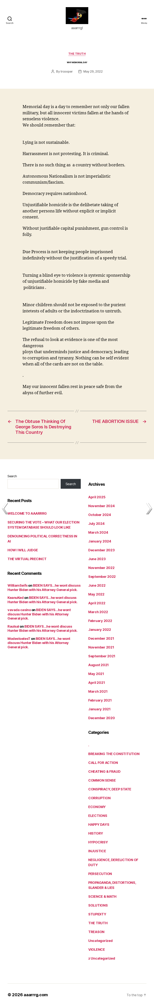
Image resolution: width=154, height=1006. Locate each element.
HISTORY (95, 833)
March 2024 (98, 532)
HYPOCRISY (98, 842)
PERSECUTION (100, 874)
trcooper (66, 71)
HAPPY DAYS (98, 824)
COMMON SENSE (102, 780)
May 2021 (96, 674)
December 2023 (101, 550)
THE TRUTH (77, 53)
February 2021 (100, 700)
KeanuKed (15, 598)
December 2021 (101, 638)
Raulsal (13, 626)
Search (12, 476)
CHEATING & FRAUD (104, 771)
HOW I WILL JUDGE (23, 550)
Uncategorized (100, 941)
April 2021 (96, 683)
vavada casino (19, 610)
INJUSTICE (97, 851)
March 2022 (98, 612)
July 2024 (96, 524)
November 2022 (101, 568)
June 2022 (97, 585)
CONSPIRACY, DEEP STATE (109, 789)
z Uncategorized (101, 958)
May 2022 (96, 594)
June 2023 (97, 559)
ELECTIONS (97, 816)
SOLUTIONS (98, 905)
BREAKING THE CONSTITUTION (113, 754)
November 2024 (101, 506)
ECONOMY (97, 807)
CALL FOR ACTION (103, 763)
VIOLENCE (96, 949)
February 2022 (100, 621)
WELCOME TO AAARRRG (27, 513)
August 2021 (98, 665)
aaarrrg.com (36, 994)
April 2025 (96, 497)
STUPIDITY (97, 914)
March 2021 (97, 691)
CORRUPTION (99, 798)
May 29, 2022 (93, 71)
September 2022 (102, 577)
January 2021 (99, 709)
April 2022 (96, 603)
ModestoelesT (19, 639)
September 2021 (101, 656)
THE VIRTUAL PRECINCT (27, 559)
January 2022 (99, 630)
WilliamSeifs (18, 585)
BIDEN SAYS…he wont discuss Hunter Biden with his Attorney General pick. (44, 587)
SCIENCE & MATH (102, 896)
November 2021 (101, 647)
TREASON (96, 932)
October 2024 (99, 515)
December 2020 (101, 718)
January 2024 (99, 541)
